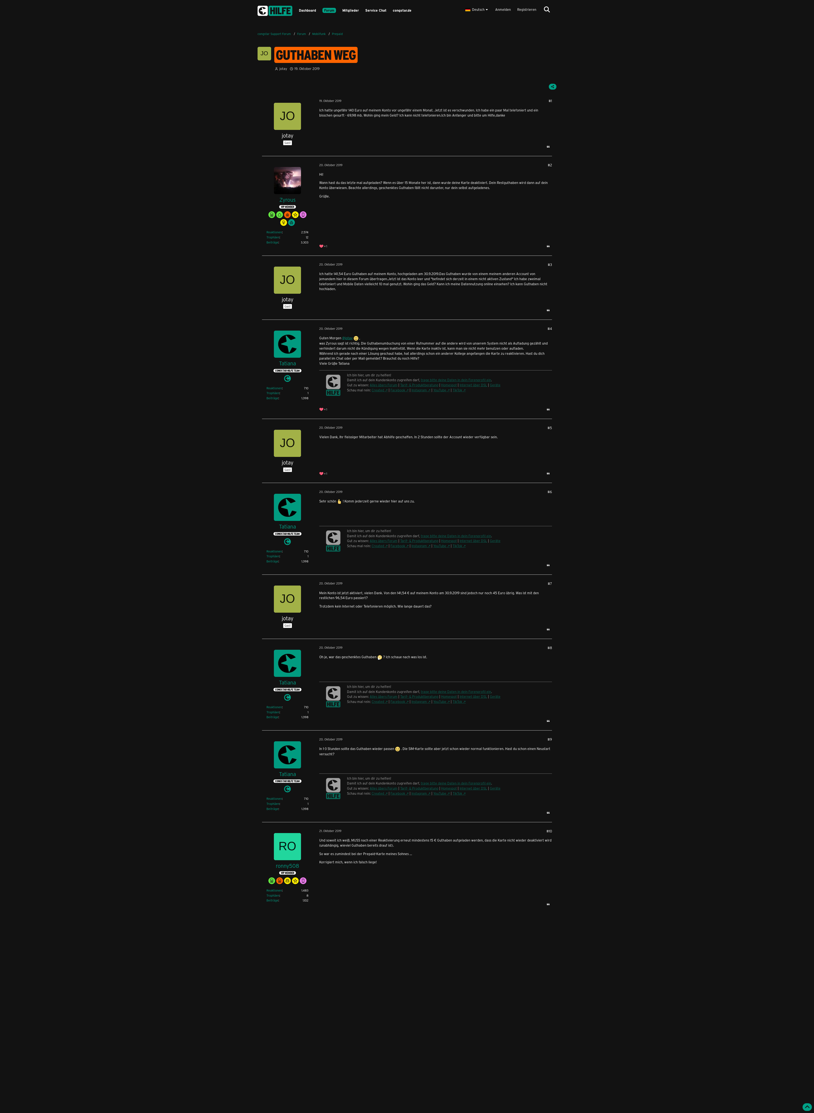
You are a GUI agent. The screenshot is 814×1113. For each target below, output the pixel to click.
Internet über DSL (473, 385)
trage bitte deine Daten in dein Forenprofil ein (456, 380)
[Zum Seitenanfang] (807, 1107)
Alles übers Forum (383, 385)
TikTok (457, 390)
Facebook (397, 390)
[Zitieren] (548, 147)
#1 (550, 101)
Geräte (495, 385)
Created (378, 390)
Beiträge (272, 242)
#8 (550, 648)
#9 (550, 739)
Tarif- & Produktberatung (419, 385)
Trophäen (272, 237)
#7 (550, 583)
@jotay (347, 338)
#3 (550, 264)
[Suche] (546, 9)
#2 (550, 165)
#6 (550, 492)
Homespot (449, 385)
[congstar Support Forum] (275, 10)
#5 (550, 428)
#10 (549, 831)
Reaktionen (274, 232)
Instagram (419, 390)
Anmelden (503, 9)
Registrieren (526, 9)
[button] (477, 9)
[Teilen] (552, 87)
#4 (550, 328)
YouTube (439, 390)
